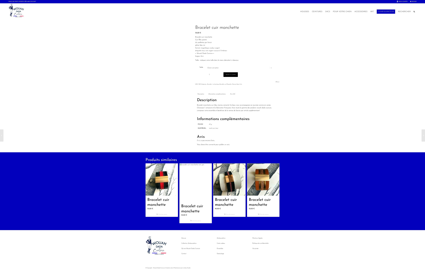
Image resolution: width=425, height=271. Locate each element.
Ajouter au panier (231, 74)
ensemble (212, 110)
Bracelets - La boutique (213, 84)
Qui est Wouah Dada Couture (190, 248)
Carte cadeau (221, 243)
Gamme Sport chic (237, 84)
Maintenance (177, 268)
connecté (212, 144)
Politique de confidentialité (260, 243)
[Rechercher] (414, 11)
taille (201, 67)
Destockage (220, 253)
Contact (183, 253)
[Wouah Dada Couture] (19, 11)
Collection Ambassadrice (188, 243)
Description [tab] (201, 94)
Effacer (277, 82)
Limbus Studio (186, 268)
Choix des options (162, 214)
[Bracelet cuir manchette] (1, 135)
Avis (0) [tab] (232, 94)
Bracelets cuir (223, 84)
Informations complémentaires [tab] (217, 94)
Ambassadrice (221, 238)
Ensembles (220, 248)
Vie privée (255, 248)
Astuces (183, 238)
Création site (169, 268)
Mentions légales (257, 238)
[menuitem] (402, 1)
